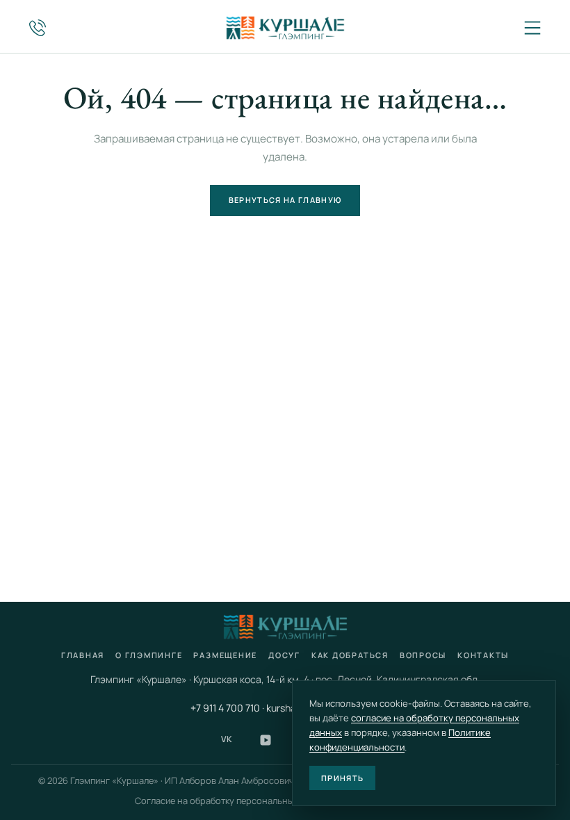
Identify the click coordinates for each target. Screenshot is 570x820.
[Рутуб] (265, 740)
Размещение (225, 655)
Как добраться (350, 655)
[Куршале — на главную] (285, 28)
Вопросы (423, 655)
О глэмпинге (148, 655)
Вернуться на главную (285, 200)
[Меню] (532, 28)
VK (227, 739)
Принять (342, 778)
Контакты (483, 655)
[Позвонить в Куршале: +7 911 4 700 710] (37, 28)
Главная (82, 655)
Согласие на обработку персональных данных (234, 800)
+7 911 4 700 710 (225, 707)
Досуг (284, 655)
